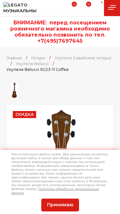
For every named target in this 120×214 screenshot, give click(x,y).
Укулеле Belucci (32, 63)
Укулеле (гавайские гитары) (83, 58)
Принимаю (60, 205)
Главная (14, 58)
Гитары (38, 58)
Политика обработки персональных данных (55, 191)
